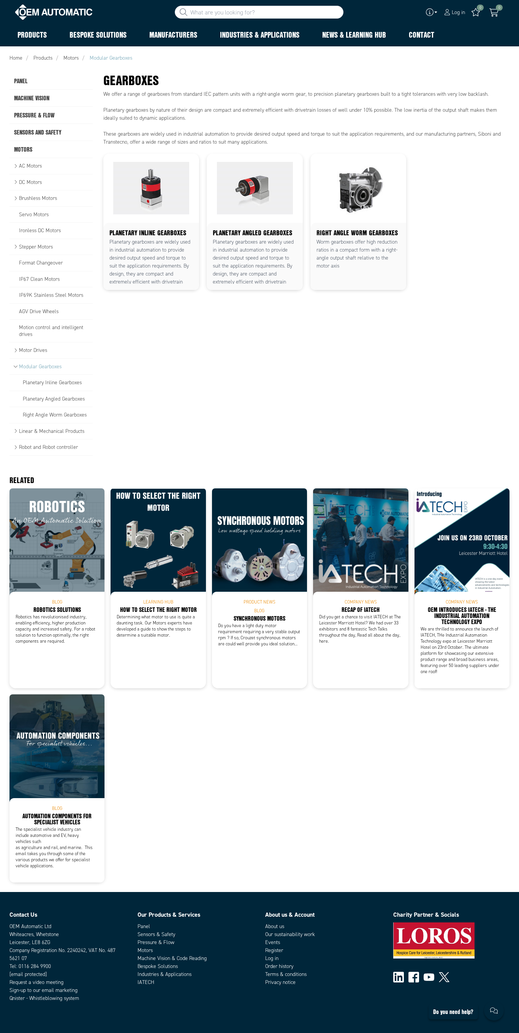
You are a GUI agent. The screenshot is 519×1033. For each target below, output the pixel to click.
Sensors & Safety (156, 934)
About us (274, 926)
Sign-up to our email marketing (43, 990)
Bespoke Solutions (158, 966)
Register (274, 950)
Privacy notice (280, 982)
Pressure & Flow (156, 942)
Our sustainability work (290, 934)
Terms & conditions (286, 974)
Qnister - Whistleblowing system (44, 998)
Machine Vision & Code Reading (172, 958)
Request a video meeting (36, 982)
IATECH (146, 982)
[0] (493, 12)
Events (272, 942)
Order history (279, 966)
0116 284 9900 (35, 966)
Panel (144, 926)
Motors (145, 950)
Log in (271, 958)
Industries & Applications (164, 974)
